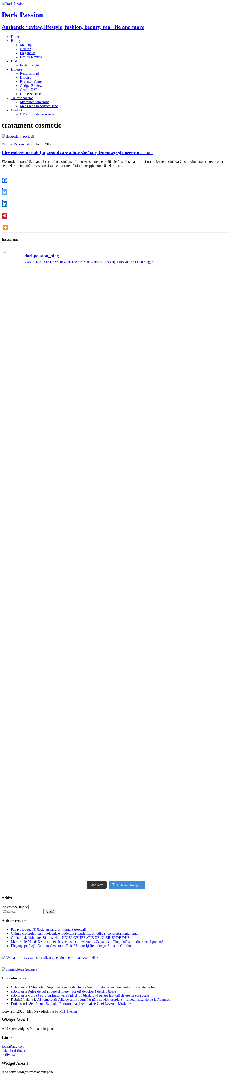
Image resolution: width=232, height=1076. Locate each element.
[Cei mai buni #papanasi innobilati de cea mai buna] (202, 410)
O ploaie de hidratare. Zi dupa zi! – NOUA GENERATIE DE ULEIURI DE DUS (70, 937)
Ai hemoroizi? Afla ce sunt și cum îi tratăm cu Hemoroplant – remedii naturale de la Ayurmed (103, 999)
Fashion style (29, 65)
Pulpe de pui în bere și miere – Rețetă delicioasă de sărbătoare (72, 991)
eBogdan (17, 991)
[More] (5, 224)
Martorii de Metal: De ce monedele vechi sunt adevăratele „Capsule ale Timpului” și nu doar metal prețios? (87, 942)
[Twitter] (4, 189)
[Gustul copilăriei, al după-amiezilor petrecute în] (145, 336)
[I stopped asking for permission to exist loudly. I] (202, 774)
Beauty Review (31, 57)
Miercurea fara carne (34, 102)
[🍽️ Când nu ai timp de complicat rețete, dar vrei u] (145, 693)
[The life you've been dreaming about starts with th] (29, 418)
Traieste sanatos (22, 98)
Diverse (16, 69)
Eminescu (18, 1003)
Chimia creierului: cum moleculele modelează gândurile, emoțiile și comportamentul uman (75, 933)
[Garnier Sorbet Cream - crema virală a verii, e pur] (145, 605)
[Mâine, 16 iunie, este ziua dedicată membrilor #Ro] (202, 609)
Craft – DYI (28, 90)
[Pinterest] (4, 213)
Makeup (26, 45)
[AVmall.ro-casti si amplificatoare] (50, 957)
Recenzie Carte (31, 81)
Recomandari (29, 73)
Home (15, 37)
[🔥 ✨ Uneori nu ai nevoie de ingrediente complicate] (29, 699)
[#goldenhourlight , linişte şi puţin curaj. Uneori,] (87, 584)
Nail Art (25, 49)
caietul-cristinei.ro (14, 1050)
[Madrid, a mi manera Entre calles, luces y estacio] (29, 285)
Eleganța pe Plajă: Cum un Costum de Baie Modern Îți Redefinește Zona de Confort (71, 946)
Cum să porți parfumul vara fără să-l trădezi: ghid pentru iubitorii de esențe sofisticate (88, 995)
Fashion (16, 61)
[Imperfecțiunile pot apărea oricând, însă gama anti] (145, 488)
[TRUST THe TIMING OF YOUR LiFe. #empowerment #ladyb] (87, 281)
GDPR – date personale (37, 114)
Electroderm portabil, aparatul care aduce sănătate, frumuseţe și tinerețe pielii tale (77, 152)
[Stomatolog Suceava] (19, 969)
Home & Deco (30, 94)
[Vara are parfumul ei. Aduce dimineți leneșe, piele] (202, 326)
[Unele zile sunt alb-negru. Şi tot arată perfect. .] (29, 768)
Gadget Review (31, 86)
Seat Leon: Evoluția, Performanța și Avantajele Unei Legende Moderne (80, 1003)
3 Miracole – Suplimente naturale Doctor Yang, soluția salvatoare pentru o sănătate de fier (92, 987)
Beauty (16, 41)
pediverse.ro (10, 1054)
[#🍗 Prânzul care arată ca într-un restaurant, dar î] (202, 689)
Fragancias (27, 53)
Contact (16, 110)
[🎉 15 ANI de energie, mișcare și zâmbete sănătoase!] (145, 807)
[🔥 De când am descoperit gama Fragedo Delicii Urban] (87, 693)
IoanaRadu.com (13, 1046)
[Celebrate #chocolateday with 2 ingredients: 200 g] (87, 412)
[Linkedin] (4, 201)
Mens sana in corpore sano (39, 106)
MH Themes (68, 1011)
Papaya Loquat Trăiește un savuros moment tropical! (48, 929)
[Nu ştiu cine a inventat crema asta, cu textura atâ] (87, 817)
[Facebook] (4, 177)
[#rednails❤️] (29, 578)
